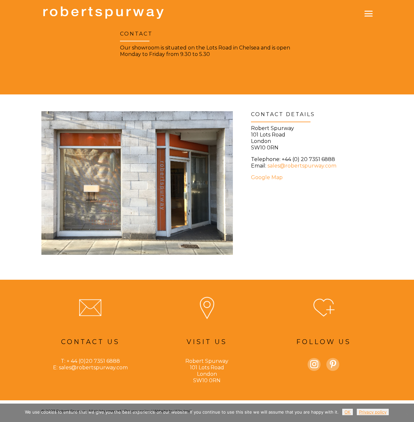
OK (347, 412)
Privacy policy (373, 412)
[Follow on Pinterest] (332, 364)
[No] (406, 413)
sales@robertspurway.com (301, 166)
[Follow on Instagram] (314, 364)
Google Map (267, 177)
